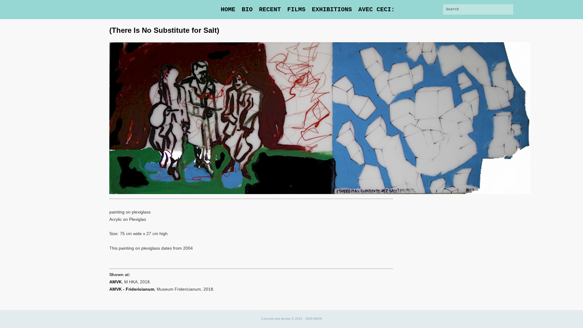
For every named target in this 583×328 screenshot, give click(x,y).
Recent (270, 9)
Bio (247, 9)
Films (296, 9)
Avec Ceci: (376, 9)
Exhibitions (332, 9)
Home (228, 9)
